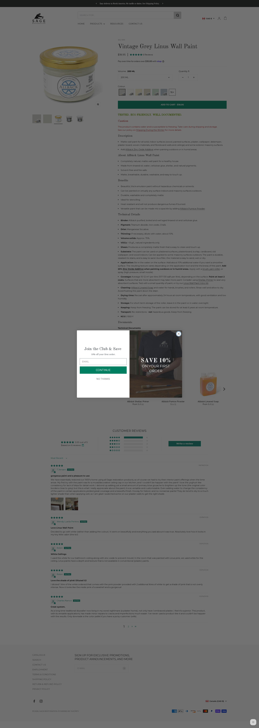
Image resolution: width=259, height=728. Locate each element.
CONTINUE (103, 370)
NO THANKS (103, 379)
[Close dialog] (178, 333)
